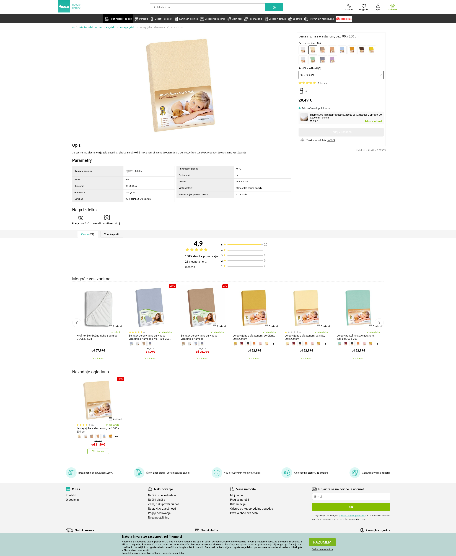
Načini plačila (156, 499)
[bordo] (241, 343)
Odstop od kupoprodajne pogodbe (251, 508)
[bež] (312, 50)
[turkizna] (339, 343)
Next (379, 322)
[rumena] (371, 50)
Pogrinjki (110, 27)
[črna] (247, 343)
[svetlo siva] (303, 59)
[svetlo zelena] (312, 59)
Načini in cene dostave (162, 495)
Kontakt (71, 495)
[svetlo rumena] (266, 343)
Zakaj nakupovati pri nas (163, 504)
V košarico (98, 358)
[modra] (342, 50)
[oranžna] (352, 50)
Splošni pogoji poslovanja (352, 515)
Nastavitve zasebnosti (136, 550)
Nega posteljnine (158, 517)
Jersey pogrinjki (127, 27)
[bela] (303, 50)
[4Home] (74, 27)
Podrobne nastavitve (322, 549)
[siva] (131, 343)
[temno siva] (322, 59)
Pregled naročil (239, 499)
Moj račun (236, 495)
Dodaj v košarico (341, 132)
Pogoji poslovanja (159, 513)
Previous (76, 322)
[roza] (260, 343)
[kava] (322, 50)
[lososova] (332, 50)
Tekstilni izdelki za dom (90, 27)
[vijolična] (332, 59)
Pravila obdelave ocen (244, 513)
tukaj (181, 553)
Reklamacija (238, 504)
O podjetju (72, 499)
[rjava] (361, 50)
